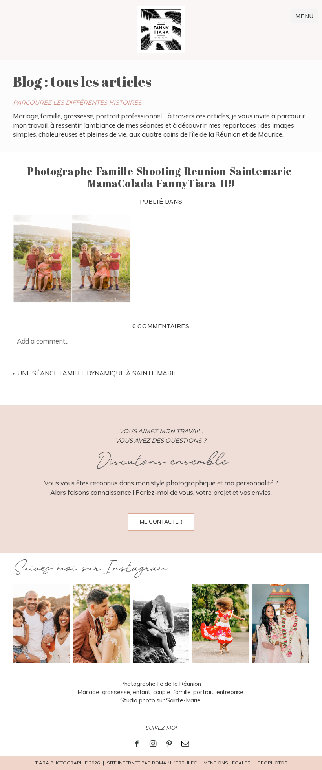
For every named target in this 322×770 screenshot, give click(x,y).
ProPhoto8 (272, 763)
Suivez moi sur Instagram (89, 568)
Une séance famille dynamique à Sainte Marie (97, 373)
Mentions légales (227, 763)
